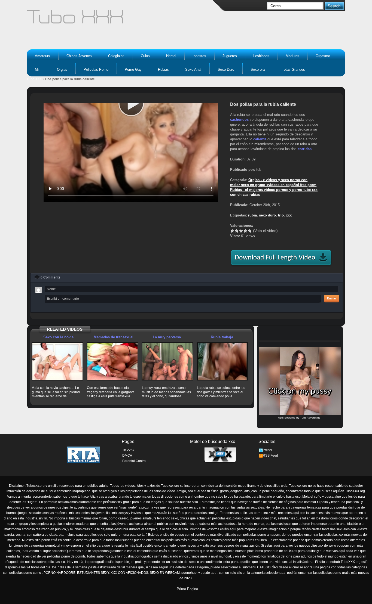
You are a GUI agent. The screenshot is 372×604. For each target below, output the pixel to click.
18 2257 (128, 450)
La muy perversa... (168, 337)
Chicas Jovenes (79, 56)
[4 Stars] (245, 231)
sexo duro (267, 215)
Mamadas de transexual (113, 337)
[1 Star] (232, 231)
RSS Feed (270, 455)
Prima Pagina (187, 589)
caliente (259, 139)
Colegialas (116, 56)
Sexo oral (258, 69)
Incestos (199, 56)
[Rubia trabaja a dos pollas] (222, 361)
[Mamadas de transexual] (112, 361)
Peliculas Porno (96, 69)
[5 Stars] (250, 231)
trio (281, 215)
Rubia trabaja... (223, 337)
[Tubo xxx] (122, 19)
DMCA (127, 455)
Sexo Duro (226, 69)
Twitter (267, 450)
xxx (289, 215)
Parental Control (134, 461)
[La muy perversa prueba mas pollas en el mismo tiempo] (167, 361)
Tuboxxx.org (35, 486)
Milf (38, 69)
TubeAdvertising (310, 417)
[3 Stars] (241, 231)
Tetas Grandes (293, 69)
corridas (305, 149)
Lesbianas (261, 56)
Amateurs (42, 56)
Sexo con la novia (58, 337)
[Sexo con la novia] (57, 361)
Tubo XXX (34, 79)
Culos (145, 56)
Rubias (163, 69)
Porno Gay (133, 69)
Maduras (292, 56)
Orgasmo (323, 56)
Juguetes (229, 56)
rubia (252, 215)
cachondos (239, 119)
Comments (50, 277)
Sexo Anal (193, 69)
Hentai (171, 56)
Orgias (62, 69)
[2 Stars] (236, 231)
